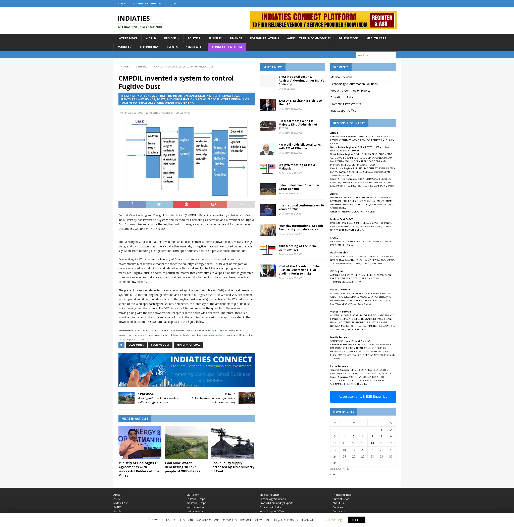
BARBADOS (336, 347)
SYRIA (378, 226)
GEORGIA (370, 274)
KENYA (333, 171)
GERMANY (345, 318)
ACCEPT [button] (357, 520)
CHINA (358, 204)
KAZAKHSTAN (384, 274)
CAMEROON (363, 136)
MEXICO (362, 373)
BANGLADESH (354, 241)
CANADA (334, 340)
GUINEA (370, 157)
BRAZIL (376, 376)
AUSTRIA (334, 315)
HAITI (345, 351)
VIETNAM (387, 200)
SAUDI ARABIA (366, 226)
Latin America (195, 511)
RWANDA (343, 171)
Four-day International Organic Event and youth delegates (301, 227)
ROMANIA (385, 300)
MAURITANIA (337, 161)
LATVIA (374, 296)
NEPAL (387, 241)
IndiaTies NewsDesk (161, 112)
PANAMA (386, 373)
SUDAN (347, 150)
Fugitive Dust (160, 344)
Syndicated (195, 47)
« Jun (333, 474)
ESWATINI (335, 182)
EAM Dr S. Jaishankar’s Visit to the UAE (300, 102)
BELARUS (359, 274)
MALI (347, 161)
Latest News (127, 38)
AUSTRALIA (347, 204)
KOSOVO (364, 296)
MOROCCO (336, 150)
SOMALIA (368, 171)
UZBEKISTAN (355, 281)
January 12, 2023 (133, 112)
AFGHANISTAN (338, 241)
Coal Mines (136, 344)
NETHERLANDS (379, 322)
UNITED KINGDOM (356, 329)
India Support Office (343, 110)
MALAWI (373, 182)
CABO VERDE (385, 154)
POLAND (374, 300)
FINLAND (389, 315)
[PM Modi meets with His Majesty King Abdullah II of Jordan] (268, 125)
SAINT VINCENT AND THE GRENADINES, (358, 354)
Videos (121, 3)
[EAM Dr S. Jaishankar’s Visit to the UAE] (268, 105)
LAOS (376, 197)
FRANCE (334, 318)
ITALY (333, 322)
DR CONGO (364, 140)
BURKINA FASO (369, 154)
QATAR (354, 226)
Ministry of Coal (188, 344)
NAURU (334, 259)
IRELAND (388, 318)
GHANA (361, 157)
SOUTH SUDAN (382, 171)
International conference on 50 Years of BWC (301, 207)
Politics (194, 38)
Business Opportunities (147, 3)
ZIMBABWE (389, 185)
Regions (170, 38)
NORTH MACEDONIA (358, 300)
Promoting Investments (345, 104)
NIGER (364, 161)
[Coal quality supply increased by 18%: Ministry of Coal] (233, 442)
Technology (149, 47)
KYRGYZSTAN (337, 278)
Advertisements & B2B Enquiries (363, 396)
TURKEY (386, 226)
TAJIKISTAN (373, 278)
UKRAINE (366, 303)
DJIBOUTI (369, 168)
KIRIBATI (351, 256)
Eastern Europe (196, 499)
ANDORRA (346, 315)
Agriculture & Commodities (309, 38)
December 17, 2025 (291, 108)
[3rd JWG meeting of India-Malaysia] (268, 169)
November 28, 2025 (291, 278)
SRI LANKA (347, 244)
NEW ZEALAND (384, 204)
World (151, 38)
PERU (381, 380)
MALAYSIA (386, 197)
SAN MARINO (370, 325)
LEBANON (386, 222)
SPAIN (381, 325)
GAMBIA (351, 157)
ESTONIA (354, 296)
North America (195, 507)
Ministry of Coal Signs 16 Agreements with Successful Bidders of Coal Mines (139, 469)
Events (172, 47)
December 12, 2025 (291, 173)
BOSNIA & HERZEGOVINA (354, 293)
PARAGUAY (371, 380)
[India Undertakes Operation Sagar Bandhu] (268, 189)
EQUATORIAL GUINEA (382, 140)
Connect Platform (227, 47)
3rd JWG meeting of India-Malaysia (297, 166)
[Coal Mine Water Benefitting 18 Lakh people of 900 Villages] (186, 442)
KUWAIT (375, 222)
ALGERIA (359, 147)
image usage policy (212, 335)
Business (215, 38)
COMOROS (385, 178)
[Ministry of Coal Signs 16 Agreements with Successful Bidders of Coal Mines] (140, 442)
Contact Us (339, 511)
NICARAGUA (374, 373)
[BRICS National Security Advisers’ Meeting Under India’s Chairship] (268, 81)
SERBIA (357, 303)
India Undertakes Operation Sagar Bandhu (299, 187)
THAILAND (375, 200)
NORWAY (335, 325)
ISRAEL (357, 222)
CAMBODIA (354, 197)
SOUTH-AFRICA (365, 185)
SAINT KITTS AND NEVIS (371, 351)
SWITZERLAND (337, 329)
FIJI (344, 256)
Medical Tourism (341, 77)
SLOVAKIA (335, 303)
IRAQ (349, 222)
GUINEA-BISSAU (383, 157)
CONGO (352, 140)
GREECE (356, 318)
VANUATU (376, 263)
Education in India (341, 97)
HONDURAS (351, 373)
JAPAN (372, 204)
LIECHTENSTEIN (346, 322)
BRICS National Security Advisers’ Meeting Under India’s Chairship (301, 80)
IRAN (343, 222)
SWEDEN (389, 325)
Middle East (120, 503)
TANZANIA (335, 175)
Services (338, 507)
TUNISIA (356, 150)
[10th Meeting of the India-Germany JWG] (268, 250)
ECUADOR (348, 380)
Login (172, 3)
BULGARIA (373, 293)
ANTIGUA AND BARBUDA (366, 344)
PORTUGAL (356, 325)
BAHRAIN (335, 222)
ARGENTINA (355, 376)
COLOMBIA (336, 380)
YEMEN (360, 230)
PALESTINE (344, 226)
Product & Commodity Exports (350, 90)
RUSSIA (362, 278)
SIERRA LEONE (359, 164)
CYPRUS (367, 315)
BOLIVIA (367, 376)
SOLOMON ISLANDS (340, 263)
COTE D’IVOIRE (338, 157)
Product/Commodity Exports (277, 503)
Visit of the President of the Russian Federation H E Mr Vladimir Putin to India (299, 269)
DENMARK (378, 315)
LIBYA (386, 147)
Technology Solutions (273, 499)
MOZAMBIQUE (338, 185)
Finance (236, 38)
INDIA (365, 204)
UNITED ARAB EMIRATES (343, 230)
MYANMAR (336, 200)
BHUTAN (366, 241)
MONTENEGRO (338, 300)
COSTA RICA (365, 369)
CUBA (346, 347)
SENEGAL (346, 164)
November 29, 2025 (291, 233)
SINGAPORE (363, 200)
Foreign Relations (264, 38)
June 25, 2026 (288, 88)
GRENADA (335, 351)
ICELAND (377, 318)
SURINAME (335, 383)
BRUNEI (343, 197)
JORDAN (366, 222)
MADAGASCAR (360, 182)
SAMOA (390, 259)
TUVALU (366, 263)
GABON (334, 143)
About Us (338, 503)
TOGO (371, 164)
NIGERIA (355, 161)
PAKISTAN (335, 244)
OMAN (333, 226)
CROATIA (385, 293)
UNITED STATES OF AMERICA (355, 340)
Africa (116, 494)
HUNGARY (366, 318)
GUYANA (359, 380)
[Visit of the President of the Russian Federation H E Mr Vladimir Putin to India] (268, 271)
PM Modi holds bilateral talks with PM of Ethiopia (300, 146)
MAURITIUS (385, 182)
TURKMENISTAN (338, 281)
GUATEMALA (337, 373)
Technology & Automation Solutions (354, 84)
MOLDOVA (351, 278)
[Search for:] (376, 55)
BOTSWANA (372, 178)
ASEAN (334, 193)
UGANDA (347, 175)
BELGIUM (357, 315)
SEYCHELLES (355, 171)
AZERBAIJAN (347, 274)
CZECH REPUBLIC (339, 296)
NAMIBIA (351, 185)
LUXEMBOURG (362, 322)
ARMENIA (335, 274)
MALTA (345, 325)
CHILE (384, 376)
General (185, 112)
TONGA (356, 263)
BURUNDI (358, 168)
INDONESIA (367, 197)
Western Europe (196, 503)
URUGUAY (348, 383)
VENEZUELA (361, 383)
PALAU (359, 259)
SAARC (117, 507)
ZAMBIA (378, 185)
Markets (124, 47)
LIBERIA (377, 147)
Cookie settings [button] (332, 520)
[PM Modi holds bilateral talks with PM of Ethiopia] (268, 149)
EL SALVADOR (380, 369)
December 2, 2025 (291, 193)
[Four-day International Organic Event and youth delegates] (268, 230)
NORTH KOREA (367, 211)
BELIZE (354, 369)
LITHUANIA (385, 296)
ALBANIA (334, 293)
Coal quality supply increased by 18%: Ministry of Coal (232, 467)
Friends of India (342, 494)
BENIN (357, 154)
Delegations (349, 38)
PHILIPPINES (349, 200)
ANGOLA (359, 178)
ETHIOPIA (380, 168)
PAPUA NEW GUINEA (374, 259)
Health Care (376, 38)
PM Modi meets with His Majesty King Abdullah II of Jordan (298, 124)
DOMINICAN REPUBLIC (362, 347)
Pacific (117, 511)
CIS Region (193, 494)
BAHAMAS (385, 344)
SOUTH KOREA (338, 207)
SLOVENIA (347, 303)
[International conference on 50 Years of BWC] (268, 210)
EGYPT (368, 147)
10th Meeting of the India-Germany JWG (298, 247)
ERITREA (390, 168)
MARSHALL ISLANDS (367, 256)
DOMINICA (380, 347)
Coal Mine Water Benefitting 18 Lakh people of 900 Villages (182, 467)
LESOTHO (347, 182)
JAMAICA (353, 351)
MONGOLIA (352, 211)
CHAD (345, 140)
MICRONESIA (386, 256)
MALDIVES (378, 241)
